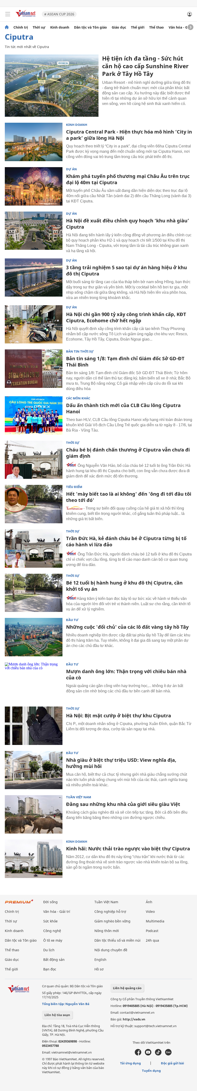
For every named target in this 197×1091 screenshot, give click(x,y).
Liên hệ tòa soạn (57, 1015)
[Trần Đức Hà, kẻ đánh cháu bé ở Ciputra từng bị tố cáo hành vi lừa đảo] (33, 548)
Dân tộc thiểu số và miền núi (117, 940)
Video (150, 911)
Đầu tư (72, 620)
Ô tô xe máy (52, 940)
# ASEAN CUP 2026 (59, 14)
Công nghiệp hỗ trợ (110, 911)
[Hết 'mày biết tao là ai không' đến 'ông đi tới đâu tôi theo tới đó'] (33, 504)
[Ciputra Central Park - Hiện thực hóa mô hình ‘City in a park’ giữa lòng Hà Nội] (33, 142)
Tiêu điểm (74, 486)
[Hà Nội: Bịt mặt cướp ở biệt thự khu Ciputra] (33, 726)
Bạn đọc (49, 969)
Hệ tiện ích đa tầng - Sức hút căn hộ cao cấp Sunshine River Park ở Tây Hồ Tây (145, 66)
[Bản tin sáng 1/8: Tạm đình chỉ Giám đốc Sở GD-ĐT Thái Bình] (33, 368)
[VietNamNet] (7, 27)
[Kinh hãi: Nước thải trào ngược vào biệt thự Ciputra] (33, 859)
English (100, 959)
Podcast (152, 930)
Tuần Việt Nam (78, 797)
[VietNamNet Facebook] (138, 1054)
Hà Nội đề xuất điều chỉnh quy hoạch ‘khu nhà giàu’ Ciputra (127, 223)
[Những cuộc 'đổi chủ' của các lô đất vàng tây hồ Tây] (33, 637)
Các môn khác (78, 398)
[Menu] (8, 14)
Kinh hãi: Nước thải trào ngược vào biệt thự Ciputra (128, 848)
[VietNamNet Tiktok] (158, 1054)
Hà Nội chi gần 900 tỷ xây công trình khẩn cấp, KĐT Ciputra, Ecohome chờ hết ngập (126, 317)
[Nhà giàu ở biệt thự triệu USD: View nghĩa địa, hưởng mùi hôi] (33, 770)
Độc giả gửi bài (172, 1063)
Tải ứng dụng (130, 1063)
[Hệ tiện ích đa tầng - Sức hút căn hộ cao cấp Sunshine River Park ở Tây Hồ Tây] (51, 86)
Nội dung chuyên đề (110, 950)
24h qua (152, 940)
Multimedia (155, 921)
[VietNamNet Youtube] (148, 1054)
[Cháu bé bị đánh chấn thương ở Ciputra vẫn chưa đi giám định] (33, 460)
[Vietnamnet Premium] (19, 904)
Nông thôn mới (106, 930)
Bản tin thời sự (80, 351)
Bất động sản (54, 959)
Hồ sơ (99, 969)
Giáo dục (119, 27)
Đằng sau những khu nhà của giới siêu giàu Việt (123, 804)
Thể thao (156, 27)
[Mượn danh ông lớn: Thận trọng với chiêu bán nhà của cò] (33, 681)
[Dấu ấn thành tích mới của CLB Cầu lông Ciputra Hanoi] (33, 415)
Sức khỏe (50, 921)
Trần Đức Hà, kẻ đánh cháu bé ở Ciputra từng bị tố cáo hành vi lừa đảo (126, 541)
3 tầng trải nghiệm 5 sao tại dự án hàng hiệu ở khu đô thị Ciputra (126, 270)
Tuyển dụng (151, 1070)
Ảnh (149, 902)
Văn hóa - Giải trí (182, 27)
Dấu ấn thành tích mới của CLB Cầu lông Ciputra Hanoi (123, 408)
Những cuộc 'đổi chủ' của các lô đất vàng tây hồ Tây (127, 627)
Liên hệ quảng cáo (127, 988)
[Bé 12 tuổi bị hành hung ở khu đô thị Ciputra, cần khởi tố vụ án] (33, 593)
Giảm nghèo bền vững (112, 921)
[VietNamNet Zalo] (168, 1054)
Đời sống (50, 902)
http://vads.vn (134, 1019)
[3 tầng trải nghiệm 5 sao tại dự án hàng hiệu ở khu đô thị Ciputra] (33, 277)
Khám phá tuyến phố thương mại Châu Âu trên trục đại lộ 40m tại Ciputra (128, 179)
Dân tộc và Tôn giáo (90, 27)
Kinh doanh (59, 27)
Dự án (71, 169)
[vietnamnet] (26, 17)
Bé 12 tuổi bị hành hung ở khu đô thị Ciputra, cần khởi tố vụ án (124, 585)
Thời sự (39, 27)
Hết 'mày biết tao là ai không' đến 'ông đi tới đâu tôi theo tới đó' (128, 497)
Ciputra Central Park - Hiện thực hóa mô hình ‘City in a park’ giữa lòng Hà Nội (129, 134)
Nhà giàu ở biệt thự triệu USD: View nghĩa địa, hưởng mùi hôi (121, 763)
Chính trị (20, 27)
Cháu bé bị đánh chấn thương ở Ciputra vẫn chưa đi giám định (128, 452)
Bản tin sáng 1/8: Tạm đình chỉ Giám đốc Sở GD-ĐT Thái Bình (125, 361)
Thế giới (137, 27)
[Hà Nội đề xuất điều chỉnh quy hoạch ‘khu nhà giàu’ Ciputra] (33, 231)
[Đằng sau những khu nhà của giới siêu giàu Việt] (33, 814)
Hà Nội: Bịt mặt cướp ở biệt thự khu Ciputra (118, 715)
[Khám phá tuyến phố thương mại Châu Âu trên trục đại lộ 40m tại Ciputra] (33, 186)
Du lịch (49, 950)
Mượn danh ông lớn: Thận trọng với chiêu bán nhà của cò (126, 674)
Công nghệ (52, 930)
